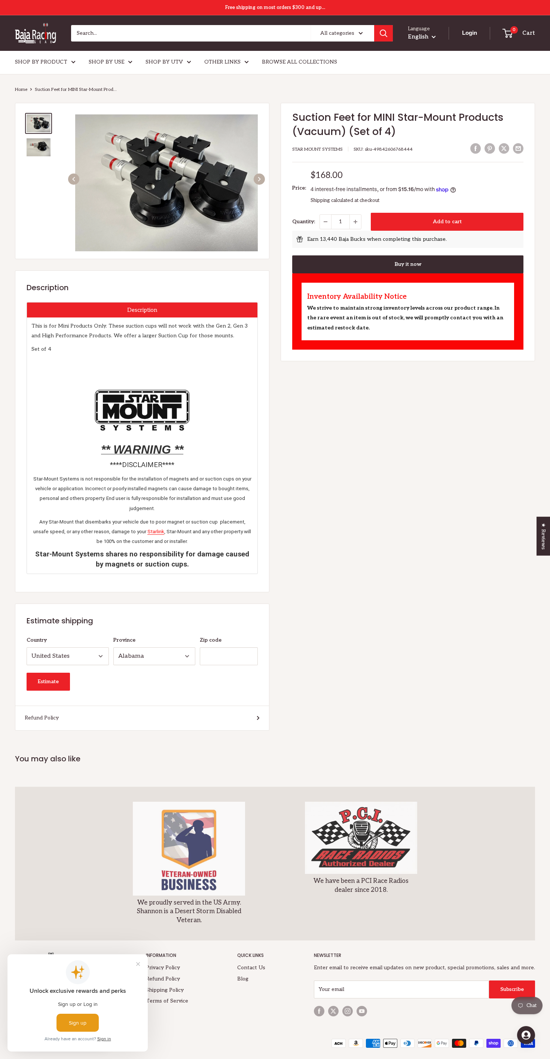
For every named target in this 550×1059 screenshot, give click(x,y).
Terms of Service (167, 1001)
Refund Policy (42, 718)
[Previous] (73, 179)
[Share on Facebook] (475, 148)
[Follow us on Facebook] (319, 1011)
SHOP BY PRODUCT (41, 62)
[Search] (383, 33)
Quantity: (303, 221)
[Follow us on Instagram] (347, 1011)
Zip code (210, 640)
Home (21, 89)
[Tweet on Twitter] (504, 148)
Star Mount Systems (317, 149)
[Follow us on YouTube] (362, 1011)
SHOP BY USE (106, 62)
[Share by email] (518, 148)
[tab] (142, 309)
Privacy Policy (163, 967)
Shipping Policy (165, 990)
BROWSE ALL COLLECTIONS (299, 62)
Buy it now (408, 264)
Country (37, 640)
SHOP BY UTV (164, 62)
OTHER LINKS (222, 62)
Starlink (155, 531)
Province (124, 640)
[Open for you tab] (526, 1035)
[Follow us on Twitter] (333, 1011)
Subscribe (512, 989)
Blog (242, 979)
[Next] (259, 179)
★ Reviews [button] (543, 536)
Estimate (48, 681)
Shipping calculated (332, 200)
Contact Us (251, 967)
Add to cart (447, 221)
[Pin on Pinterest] (490, 148)
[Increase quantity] (355, 222)
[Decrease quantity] (325, 222)
